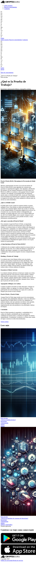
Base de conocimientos (10, 7)
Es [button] (1, 11)
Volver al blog (4, 321)
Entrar (2, 38)
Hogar (2, 69)
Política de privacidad (7, 560)
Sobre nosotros (8, 5)
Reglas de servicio (18, 560)
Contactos (7, 8)
